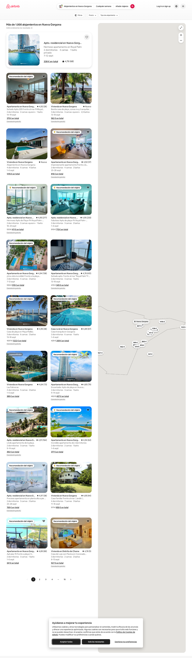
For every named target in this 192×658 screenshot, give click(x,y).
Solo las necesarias (96, 642)
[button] (51, 61)
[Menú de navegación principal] (183, 6)
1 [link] (33, 579)
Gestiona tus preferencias (126, 642)
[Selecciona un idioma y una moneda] (176, 6)
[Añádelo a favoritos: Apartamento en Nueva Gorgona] (44, 76)
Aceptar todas (66, 642)
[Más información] (32, 28)
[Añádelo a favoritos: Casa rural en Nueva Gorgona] (88, 299)
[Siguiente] (70, 579)
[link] (27, 579)
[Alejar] (181, 40)
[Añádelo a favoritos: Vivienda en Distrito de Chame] (88, 521)
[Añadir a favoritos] (87, 37)
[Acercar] (181, 35)
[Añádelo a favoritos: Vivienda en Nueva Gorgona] (88, 76)
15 (65, 579)
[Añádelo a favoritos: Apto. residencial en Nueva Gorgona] (44, 187)
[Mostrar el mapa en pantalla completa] (181, 27)
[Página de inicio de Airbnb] (13, 6)
